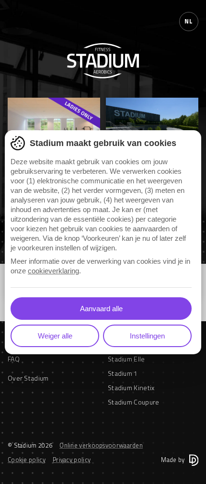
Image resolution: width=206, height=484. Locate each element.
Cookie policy (27, 459)
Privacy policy (72, 459)
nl (188, 21)
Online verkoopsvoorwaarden (101, 445)
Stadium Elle (126, 359)
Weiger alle (55, 336)
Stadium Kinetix (131, 388)
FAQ (14, 359)
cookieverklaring (53, 271)
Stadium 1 (123, 373)
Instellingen (147, 336)
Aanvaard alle (101, 308)
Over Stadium (28, 378)
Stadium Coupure (134, 402)
